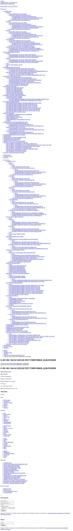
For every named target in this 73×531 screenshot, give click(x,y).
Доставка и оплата (7, 156)
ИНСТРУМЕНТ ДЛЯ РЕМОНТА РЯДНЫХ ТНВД (18, 147)
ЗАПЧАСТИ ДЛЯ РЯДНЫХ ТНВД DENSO (17, 85)
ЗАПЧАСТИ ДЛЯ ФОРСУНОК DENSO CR (20, 33)
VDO (7, 63)
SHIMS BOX (6, 452)
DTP (4, 413)
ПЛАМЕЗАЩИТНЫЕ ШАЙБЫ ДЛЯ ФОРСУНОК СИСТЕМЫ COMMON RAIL (29, 99)
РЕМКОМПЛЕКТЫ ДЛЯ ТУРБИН (12, 138)
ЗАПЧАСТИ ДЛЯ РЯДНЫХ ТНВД (12, 76)
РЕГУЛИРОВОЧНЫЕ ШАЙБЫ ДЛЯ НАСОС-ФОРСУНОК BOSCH (23, 109)
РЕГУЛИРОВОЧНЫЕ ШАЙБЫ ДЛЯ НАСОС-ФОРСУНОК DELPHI (23, 110)
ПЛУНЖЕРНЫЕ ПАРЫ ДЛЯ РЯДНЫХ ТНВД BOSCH (22, 78)
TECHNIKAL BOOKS (8, 453)
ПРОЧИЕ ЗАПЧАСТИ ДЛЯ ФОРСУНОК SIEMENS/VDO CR (27, 44)
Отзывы (5, 403)
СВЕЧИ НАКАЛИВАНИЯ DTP (14, 89)
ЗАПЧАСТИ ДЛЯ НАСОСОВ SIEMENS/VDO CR (21, 45)
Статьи (5, 406)
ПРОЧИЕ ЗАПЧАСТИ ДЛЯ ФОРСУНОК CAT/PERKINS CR (24, 50)
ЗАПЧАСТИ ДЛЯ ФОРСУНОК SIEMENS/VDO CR (22, 42)
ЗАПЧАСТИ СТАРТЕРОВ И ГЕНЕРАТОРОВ (14, 137)
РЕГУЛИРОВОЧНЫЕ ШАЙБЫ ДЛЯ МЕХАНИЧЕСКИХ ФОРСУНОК (23, 103)
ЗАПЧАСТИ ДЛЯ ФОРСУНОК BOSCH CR (20, 15)
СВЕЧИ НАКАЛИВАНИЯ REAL (14, 91)
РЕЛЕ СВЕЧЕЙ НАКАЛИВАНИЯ (14, 94)
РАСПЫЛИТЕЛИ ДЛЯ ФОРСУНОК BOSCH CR (24, 16)
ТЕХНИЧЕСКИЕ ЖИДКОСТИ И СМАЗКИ (14, 134)
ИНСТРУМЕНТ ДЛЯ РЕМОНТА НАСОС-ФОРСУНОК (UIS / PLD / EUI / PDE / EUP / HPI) (28, 145)
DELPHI (8, 21)
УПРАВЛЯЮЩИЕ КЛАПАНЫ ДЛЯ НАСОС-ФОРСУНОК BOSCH (26, 56)
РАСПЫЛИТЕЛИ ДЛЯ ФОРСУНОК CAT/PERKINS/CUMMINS (25, 48)
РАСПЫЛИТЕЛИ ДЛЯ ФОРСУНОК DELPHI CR (24, 25)
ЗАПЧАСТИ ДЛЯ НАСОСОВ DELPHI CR (19, 29)
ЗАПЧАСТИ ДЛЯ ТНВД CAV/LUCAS (15, 127)
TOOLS (5, 456)
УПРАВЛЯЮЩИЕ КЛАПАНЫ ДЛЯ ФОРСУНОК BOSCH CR (27, 17)
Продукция (3, 9)
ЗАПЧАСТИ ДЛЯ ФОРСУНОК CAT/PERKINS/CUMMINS (20, 47)
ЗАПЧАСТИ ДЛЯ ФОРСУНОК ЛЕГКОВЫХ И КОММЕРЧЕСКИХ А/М (27, 75)
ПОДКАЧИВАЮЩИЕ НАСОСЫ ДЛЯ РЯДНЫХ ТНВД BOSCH (25, 82)
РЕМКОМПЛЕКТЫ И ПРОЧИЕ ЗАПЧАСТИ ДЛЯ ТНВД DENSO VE (26, 133)
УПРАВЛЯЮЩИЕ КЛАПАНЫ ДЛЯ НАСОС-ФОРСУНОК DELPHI (26, 61)
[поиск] (14, 5)
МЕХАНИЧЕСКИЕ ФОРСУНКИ (11, 67)
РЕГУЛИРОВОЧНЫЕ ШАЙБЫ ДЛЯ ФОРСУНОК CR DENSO (21, 106)
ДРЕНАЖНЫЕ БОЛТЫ (12, 118)
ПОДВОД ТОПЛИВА (8, 113)
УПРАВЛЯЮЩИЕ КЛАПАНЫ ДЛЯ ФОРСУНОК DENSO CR (27, 35)
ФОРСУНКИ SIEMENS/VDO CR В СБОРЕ (20, 40)
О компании (6, 401)
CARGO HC (6, 436)
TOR (4, 441)
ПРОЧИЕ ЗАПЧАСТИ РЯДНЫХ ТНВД (19, 84)
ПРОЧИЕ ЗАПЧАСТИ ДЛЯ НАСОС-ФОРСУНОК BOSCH (23, 57)
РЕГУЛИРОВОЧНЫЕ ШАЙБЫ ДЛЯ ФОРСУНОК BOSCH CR (21, 104)
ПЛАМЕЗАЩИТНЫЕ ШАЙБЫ (14, 98)
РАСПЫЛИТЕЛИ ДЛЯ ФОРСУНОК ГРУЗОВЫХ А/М (22, 70)
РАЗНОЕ (8, 120)
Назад (10, 162)
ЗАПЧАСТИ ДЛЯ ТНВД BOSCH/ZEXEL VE (17, 123)
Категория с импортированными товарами (13, 152)
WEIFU (5, 429)
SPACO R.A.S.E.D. (8, 428)
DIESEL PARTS (7, 434)
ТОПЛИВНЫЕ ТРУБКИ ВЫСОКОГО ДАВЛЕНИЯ (19, 114)
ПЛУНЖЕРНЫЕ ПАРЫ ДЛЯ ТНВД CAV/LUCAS (21, 128)
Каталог (5, 351)
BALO (5, 438)
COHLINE (6, 432)
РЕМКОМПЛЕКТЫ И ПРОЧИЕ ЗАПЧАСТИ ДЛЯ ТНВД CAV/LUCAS (26, 129)
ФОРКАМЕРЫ (7, 136)
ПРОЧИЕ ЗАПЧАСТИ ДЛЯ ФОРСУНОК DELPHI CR (25, 28)
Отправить (3, 510)
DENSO (8, 30)
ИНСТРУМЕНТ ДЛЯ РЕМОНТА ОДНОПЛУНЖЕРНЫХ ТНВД (22, 148)
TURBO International (8, 442)
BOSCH (8, 12)
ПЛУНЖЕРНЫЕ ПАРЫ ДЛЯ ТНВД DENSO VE (21, 132)
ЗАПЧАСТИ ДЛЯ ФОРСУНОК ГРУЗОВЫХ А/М (21, 73)
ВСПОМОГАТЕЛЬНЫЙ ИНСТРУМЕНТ (16, 150)
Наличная (4, 507)
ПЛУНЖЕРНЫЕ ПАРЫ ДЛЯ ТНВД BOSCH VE (21, 124)
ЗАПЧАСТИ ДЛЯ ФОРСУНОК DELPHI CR (20, 24)
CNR (4, 418)
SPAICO (5, 444)
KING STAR (6, 417)
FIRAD (5, 415)
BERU (5, 447)
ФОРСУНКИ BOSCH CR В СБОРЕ (18, 14)
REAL (4, 448)
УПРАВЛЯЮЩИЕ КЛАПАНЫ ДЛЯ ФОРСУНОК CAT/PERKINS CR (26, 49)
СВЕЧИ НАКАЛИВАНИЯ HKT (14, 90)
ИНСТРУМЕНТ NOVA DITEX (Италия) (16, 151)
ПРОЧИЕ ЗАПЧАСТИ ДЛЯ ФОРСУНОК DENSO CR (25, 36)
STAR (4, 427)
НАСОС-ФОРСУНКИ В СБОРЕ (14, 64)
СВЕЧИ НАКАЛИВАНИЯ (10, 86)
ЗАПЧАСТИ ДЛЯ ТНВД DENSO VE (15, 131)
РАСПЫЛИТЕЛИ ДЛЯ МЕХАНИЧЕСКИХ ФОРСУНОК (20, 68)
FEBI (4, 457)
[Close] (1, 495)
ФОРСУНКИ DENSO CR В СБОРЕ (18, 31)
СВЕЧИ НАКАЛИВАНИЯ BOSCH (15, 87)
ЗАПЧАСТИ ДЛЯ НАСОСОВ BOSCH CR (19, 20)
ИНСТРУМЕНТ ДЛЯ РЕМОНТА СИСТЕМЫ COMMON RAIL (21, 143)
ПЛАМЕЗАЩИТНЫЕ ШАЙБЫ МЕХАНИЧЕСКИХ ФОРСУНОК (25, 100)
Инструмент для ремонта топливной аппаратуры (15, 142)
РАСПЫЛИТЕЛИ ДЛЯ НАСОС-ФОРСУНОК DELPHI (22, 59)
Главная (5, 350)
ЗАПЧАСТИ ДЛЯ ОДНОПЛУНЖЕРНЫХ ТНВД (15, 122)
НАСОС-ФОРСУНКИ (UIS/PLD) (11, 52)
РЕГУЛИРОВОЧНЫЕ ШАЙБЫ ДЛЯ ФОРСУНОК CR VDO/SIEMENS (23, 108)
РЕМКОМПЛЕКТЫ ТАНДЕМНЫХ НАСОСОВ (18, 119)
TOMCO (5, 439)
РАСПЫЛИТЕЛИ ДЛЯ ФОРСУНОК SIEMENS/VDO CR (26, 43)
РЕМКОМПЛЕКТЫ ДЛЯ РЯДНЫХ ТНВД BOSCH (21, 81)
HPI (7, 66)
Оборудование (6, 155)
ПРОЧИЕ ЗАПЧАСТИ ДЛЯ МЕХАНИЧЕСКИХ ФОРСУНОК (21, 72)
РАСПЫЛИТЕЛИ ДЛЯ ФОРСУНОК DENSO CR (24, 34)
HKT (4, 433)
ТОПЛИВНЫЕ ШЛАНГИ (12, 115)
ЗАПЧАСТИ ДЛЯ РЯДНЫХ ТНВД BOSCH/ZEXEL (19, 77)
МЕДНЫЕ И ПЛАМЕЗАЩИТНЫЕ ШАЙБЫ (14, 95)
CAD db (5, 443)
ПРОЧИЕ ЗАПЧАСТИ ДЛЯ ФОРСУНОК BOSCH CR (25, 19)
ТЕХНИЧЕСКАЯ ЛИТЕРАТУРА (11, 140)
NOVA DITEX (6, 414)
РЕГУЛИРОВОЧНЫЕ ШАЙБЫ (11, 101)
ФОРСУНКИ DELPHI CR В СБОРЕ (18, 22)
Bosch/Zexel (6, 419)
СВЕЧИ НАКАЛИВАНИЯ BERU (14, 92)
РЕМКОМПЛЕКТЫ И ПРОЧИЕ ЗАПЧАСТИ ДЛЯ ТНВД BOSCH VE (26, 126)
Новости (5, 405)
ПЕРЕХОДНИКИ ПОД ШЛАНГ (14, 117)
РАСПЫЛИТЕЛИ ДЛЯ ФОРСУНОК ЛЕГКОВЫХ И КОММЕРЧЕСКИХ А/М (28, 71)
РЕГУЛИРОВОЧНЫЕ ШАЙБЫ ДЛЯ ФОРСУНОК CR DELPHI (21, 105)
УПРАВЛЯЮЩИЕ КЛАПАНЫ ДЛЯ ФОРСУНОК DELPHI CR (27, 26)
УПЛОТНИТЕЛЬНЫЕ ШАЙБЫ (14, 96)
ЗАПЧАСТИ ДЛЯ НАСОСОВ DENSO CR (19, 38)
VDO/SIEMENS (10, 39)
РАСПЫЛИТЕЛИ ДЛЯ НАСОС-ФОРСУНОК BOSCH (22, 54)
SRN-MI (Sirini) (7, 425)
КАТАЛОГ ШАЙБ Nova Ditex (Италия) (16, 112)
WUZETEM (6, 454)
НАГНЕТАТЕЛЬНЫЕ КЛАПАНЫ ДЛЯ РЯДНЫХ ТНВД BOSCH (25, 80)
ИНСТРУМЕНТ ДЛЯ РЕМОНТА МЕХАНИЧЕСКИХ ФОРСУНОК (23, 146)
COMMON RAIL (7, 11)
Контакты (5, 157)
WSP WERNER (7, 446)
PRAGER (5, 430)
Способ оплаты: (4, 506)
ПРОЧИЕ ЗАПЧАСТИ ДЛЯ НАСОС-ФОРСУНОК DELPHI (23, 62)
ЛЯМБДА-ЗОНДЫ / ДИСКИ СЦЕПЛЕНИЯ (14, 141)
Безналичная (12, 507)
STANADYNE (7, 423)
